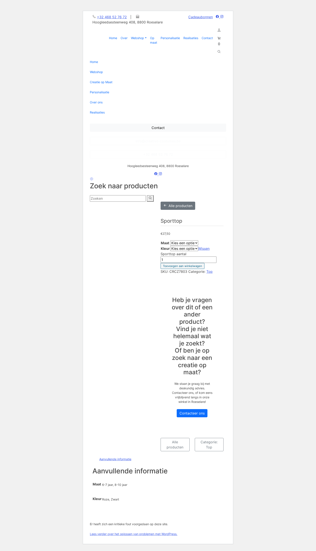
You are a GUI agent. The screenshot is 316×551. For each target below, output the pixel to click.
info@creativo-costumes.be (158, 141)
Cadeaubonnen (200, 17)
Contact (158, 128)
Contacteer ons (192, 413)
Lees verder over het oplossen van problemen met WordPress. (133, 534)
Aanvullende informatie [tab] (115, 459)
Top (209, 271)
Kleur (165, 248)
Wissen (204, 248)
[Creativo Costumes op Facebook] (218, 17)
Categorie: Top (209, 444)
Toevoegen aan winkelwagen (182, 266)
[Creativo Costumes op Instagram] (222, 17)
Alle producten (180, 206)
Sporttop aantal (173, 254)
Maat (165, 243)
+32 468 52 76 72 (112, 17)
